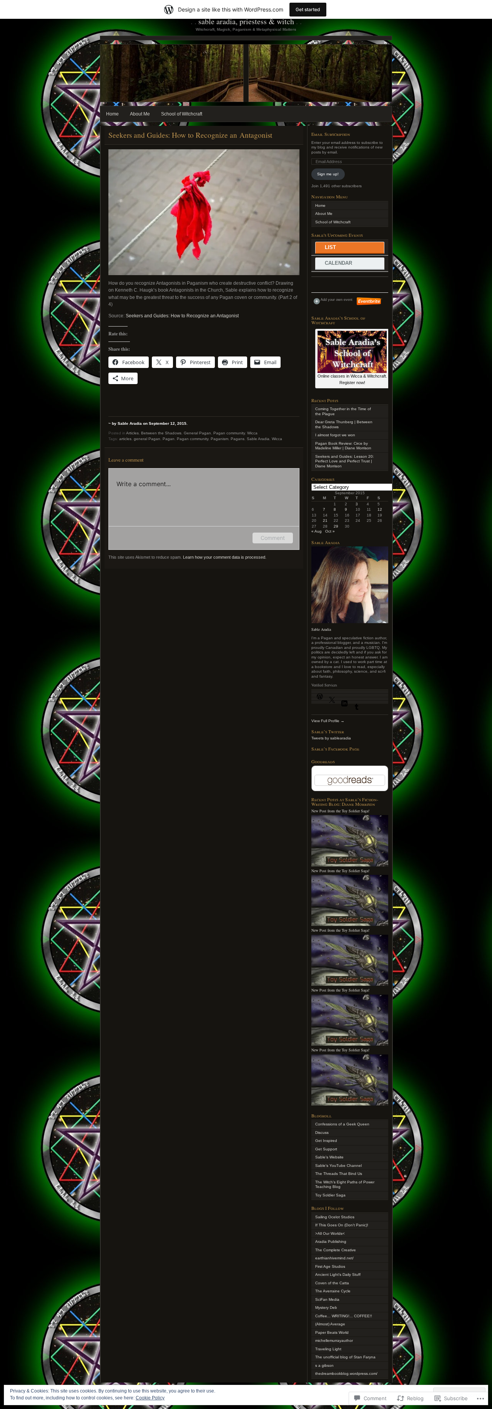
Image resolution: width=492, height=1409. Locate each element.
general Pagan (147, 439)
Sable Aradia (258, 439)
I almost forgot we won (335, 435)
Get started (308, 9)
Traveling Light (328, 1349)
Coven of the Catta (332, 1283)
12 (379, 509)
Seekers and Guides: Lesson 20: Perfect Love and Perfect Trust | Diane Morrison (344, 461)
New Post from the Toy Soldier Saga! (340, 810)
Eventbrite (369, 301)
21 (325, 520)
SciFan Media (327, 1299)
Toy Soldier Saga (330, 1195)
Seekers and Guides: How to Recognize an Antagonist (182, 315)
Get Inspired (326, 1140)
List (330, 247)
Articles (132, 433)
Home (112, 114)
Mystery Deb (326, 1307)
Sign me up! (328, 174)
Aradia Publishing (330, 1241)
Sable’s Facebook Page (335, 749)
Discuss (322, 1132)
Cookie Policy (150, 1398)
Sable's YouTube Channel (338, 1165)
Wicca (252, 433)
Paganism (219, 439)
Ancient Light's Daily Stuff (338, 1274)
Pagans (237, 439)
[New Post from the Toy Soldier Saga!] (349, 865)
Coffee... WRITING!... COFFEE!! (343, 1316)
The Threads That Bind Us (338, 1173)
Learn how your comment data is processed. (224, 557)
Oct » (330, 531)
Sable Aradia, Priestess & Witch (246, 21)
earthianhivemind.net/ (334, 1258)
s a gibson (324, 1365)
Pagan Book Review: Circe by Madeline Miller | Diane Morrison (343, 445)
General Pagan (197, 433)
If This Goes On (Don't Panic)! (341, 1225)
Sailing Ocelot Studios (334, 1217)
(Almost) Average (330, 1324)
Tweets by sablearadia (331, 738)
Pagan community (229, 433)
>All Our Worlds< (330, 1233)
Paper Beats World (332, 1332)
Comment (273, 538)
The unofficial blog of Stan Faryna (345, 1357)
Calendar (338, 263)
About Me (140, 114)
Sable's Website (329, 1157)
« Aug (316, 531)
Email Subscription (330, 134)
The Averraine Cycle (333, 1291)
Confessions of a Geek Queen (342, 1124)
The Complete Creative (335, 1250)
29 (336, 526)
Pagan (169, 439)
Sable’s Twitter (327, 731)
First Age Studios (330, 1266)
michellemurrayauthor (334, 1340)
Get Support (326, 1149)
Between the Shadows (161, 433)
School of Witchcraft (181, 114)
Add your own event (333, 300)
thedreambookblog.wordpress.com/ (346, 1373)
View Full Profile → (327, 721)
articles (125, 439)
